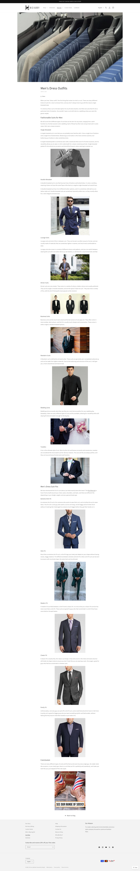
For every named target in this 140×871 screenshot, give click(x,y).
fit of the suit (91, 490)
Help (56, 823)
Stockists (27, 838)
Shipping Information (61, 826)
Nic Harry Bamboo (32, 867)
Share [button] (43, 96)
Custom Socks (29, 829)
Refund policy (49, 867)
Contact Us (58, 829)
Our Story (27, 823)
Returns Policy (59, 832)
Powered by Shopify (41, 867)
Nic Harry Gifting (29, 826)
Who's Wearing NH (30, 832)
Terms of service (64, 867)
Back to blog (71, 815)
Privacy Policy (58, 838)
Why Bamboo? (59, 835)
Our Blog (27, 835)
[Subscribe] (53, 847)
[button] (45, 7)
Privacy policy (57, 867)
